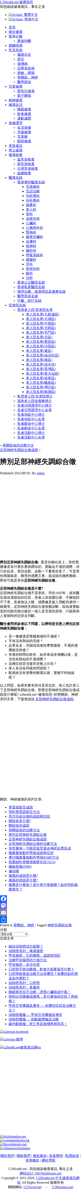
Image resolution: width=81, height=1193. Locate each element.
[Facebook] (40, 898)
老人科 (31, 209)
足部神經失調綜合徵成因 (19, 450)
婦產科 (31, 205)
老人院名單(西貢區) (41, 341)
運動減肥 (24, 118)
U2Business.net (62, 1187)
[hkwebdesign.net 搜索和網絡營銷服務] (13, 1144)
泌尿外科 (33, 218)
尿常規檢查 (26, 164)
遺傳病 (22, 64)
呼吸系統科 (34, 255)
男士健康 (15, 150)
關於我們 (7, 1156)
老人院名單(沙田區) (41, 346)
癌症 (20, 59)
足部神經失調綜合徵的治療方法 (33, 844)
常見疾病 (15, 50)
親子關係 (24, 95)
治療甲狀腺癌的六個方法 (28, 960)
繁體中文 (30, 14)
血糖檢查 (24, 173)
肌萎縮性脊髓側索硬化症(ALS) (32, 862)
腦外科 (31, 250)
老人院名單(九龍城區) (42, 314)
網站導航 (49, 1160)
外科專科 (33, 200)
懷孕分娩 (15, 36)
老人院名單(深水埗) (41, 364)
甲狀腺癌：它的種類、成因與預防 (34, 955)
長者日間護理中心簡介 (34, 405)
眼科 (29, 273)
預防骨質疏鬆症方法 (24, 812)
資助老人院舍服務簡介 (34, 401)
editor (41, 473)
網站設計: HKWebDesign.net (40, 1173)
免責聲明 (56, 1156)
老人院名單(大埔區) (41, 319)
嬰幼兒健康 (26, 91)
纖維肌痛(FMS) (20, 866)
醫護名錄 (15, 177)
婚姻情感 (15, 45)
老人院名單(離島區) (41, 383)
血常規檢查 (26, 159)
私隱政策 (72, 1156)
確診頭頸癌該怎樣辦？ (26, 946)
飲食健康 (24, 114)
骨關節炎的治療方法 (18, 445)
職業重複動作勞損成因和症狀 (31, 853)
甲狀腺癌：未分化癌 (24, 964)
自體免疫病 (26, 68)
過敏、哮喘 (26, 73)
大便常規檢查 (27, 168)
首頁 (12, 27)
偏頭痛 (14, 871)
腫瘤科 (31, 259)
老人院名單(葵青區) (41, 378)
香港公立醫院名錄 (31, 282)
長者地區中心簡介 (31, 414)
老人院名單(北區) (39, 337)
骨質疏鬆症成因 (21, 807)
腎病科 (31, 232)
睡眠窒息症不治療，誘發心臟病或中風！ (40, 992)
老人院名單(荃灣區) (41, 369)
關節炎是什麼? (20, 821)
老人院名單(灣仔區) (41, 387)
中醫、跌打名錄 (29, 300)
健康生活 (15, 105)
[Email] (40, 912)
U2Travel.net (32, 1187)
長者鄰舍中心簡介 (31, 424)
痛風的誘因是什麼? (23, 880)
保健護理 (15, 123)
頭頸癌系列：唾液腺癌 (26, 951)
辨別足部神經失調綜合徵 (28, 834)
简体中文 (30, 19)
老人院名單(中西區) (41, 323)
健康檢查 (15, 155)
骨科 (29, 214)
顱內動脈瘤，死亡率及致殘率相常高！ (38, 1024)
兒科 (29, 278)
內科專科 (33, 196)
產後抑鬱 (24, 41)
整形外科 (33, 269)
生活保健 (24, 127)
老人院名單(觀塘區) (41, 392)
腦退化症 (24, 54)
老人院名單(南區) (39, 360)
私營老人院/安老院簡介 (35, 396)
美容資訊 (15, 146)
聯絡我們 (23, 1156)
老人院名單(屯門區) (41, 332)
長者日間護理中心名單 (34, 410)
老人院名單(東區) (39, 351)
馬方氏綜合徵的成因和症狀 (29, 816)
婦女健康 (15, 32)
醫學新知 (24, 82)
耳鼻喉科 (33, 187)
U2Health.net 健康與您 (16, 2)
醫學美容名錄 (27, 296)
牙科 (29, 264)
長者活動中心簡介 (31, 433)
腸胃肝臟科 (34, 237)
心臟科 (31, 223)
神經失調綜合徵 (60, 925)
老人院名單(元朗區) (41, 328)
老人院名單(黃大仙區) (42, 373)
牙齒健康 (24, 132)
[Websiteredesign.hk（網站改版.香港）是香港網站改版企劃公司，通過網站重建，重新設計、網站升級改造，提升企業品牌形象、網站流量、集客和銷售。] (15, 1140)
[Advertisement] (40, 516)
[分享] (40, 919)
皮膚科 (31, 241)
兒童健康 (15, 86)
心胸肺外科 (34, 228)
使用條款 (32, 1160)
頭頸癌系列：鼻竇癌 (24, 987)
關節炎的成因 (19, 825)
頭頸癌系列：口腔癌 (24, 983)
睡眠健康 (24, 109)
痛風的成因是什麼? (23, 875)
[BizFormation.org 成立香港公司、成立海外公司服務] (13, 1136)
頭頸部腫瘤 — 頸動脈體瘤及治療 (34, 1019)
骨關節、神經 (27, 77)
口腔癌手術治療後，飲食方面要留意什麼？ (41, 969)
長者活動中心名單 (31, 437)
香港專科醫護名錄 (31, 182)
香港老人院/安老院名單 (35, 310)
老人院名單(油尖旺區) (42, 355)
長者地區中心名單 (31, 419)
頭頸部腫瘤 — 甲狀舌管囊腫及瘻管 (35, 1015)
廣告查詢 (40, 1156)
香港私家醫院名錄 (31, 287)
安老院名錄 (17, 305)
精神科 (31, 246)
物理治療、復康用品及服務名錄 (41, 291)
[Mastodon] (40, 905)
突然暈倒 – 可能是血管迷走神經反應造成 (40, 848)
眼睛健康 (24, 141)
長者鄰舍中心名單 (31, 428)
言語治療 (33, 191)
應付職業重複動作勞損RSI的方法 (34, 857)
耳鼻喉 (22, 136)
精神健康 (15, 100)
